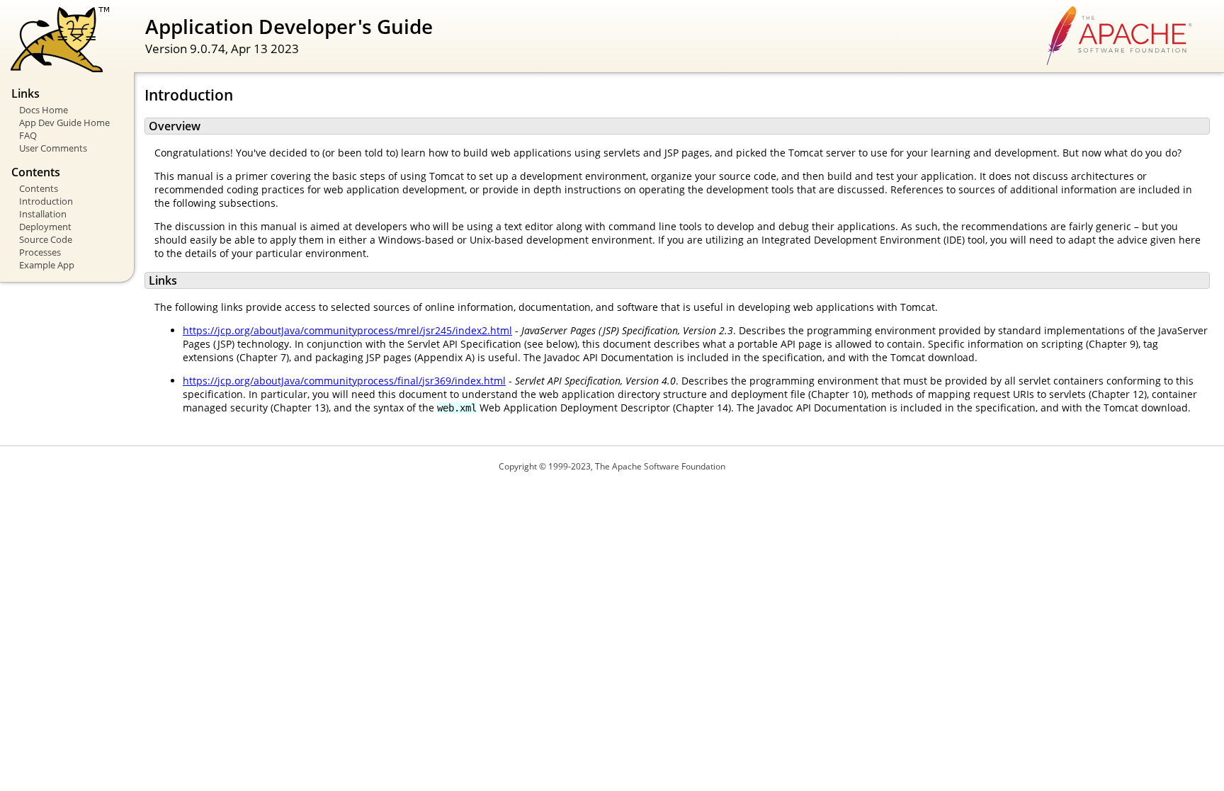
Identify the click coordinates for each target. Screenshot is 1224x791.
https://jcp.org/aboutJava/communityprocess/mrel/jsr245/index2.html (347, 330)
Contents (38, 188)
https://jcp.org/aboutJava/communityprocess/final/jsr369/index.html (344, 380)
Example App (46, 264)
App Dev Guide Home (64, 122)
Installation (43, 213)
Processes (40, 252)
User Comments (53, 148)
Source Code (45, 239)
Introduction (46, 201)
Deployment (45, 226)
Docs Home (43, 109)
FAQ (28, 135)
